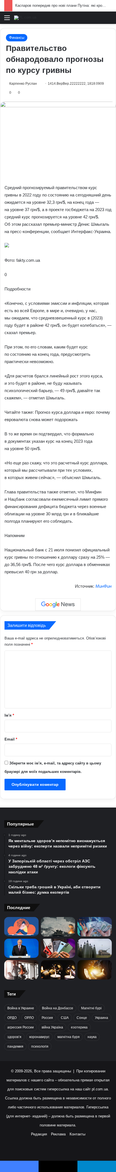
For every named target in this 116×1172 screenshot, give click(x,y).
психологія (39, 1046)
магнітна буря (68, 1037)
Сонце (82, 1018)
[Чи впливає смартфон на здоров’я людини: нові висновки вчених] (58, 948)
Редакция (39, 1134)
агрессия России (20, 1027)
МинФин (103, 586)
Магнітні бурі (91, 1008)
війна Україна (52, 1027)
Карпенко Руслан (23, 84)
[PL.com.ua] (25, 17)
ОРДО (12, 1018)
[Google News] (58, 604)
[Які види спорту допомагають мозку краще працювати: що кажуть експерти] (21, 969)
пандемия (15, 1046)
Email (11, 739)
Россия (47, 1018)
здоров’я (14, 1037)
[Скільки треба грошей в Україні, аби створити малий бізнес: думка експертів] (94, 926)
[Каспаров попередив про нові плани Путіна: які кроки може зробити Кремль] (21, 948)
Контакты (77, 1134)
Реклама (58, 1134)
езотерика (79, 1027)
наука (92, 1037)
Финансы (16, 37)
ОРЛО (29, 1018)
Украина (101, 1018)
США (65, 1018)
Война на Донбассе (57, 1008)
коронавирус (39, 1037)
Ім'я (9, 715)
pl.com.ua (100, 1089)
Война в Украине (20, 1008)
